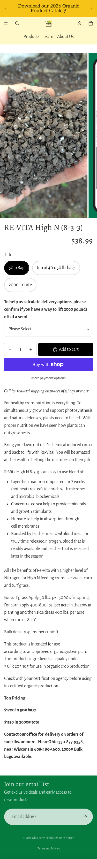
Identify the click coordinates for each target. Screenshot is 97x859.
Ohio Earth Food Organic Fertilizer (53, 837)
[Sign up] (85, 817)
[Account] (79, 23)
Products (32, 36)
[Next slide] (91, 8)
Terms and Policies (49, 848)
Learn (48, 36)
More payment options (48, 378)
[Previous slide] (5, 8)
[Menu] (6, 23)
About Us (65, 36)
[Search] (17, 23)
